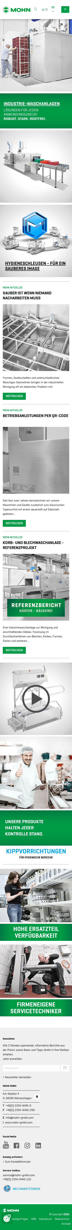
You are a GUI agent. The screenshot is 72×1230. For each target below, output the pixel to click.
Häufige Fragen (19, 1219)
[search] (35, 9)
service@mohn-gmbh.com (19, 1175)
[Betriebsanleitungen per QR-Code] (36, 460)
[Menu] (65, 9)
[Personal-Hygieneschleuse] (36, 698)
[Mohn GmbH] (16, 9)
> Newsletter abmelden (17, 1077)
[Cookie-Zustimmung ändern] (7, 1218)
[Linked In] (38, 1145)
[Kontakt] (37, 1096)
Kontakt (66, 1223)
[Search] (35, 9)
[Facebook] (16, 1145)
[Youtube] (5, 1145)
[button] (53, 9)
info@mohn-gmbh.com (20, 1117)
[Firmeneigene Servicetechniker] (36, 971)
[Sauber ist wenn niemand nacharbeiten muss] (36, 337)
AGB (33, 1219)
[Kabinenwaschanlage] (36, 55)
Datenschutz (62, 1219)
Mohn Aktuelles (12, 287)
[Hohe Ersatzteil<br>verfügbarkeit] (36, 895)
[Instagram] (27, 1145)
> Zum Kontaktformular (17, 1161)
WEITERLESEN (14, 396)
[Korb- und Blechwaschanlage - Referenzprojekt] (36, 587)
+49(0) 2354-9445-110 (17, 1179)
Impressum (45, 1219)
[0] (46, 9)
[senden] (65, 1068)
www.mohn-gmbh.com (18, 1122)
